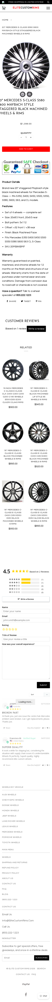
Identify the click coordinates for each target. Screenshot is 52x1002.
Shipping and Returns (14, 862)
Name (5, 607)
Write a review (36, 328)
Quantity (26, 133)
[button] (3, 630)
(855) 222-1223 (9, 899)
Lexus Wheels (10, 826)
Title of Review (9, 635)
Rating (5, 625)
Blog (5, 894)
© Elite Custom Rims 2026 (20, 969)
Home (5, 20)
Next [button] (45, 65)
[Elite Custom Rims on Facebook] (26, 995)
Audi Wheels (9, 795)
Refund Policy (10, 868)
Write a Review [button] (27, 599)
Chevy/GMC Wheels (13, 800)
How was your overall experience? (18, 644)
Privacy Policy (10, 873)
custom (26, 8)
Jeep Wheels (9, 816)
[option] (26, 65)
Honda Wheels (10, 810)
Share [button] (7, 728)
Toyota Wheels (11, 842)
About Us (7, 878)
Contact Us (9, 884)
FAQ (4, 889)
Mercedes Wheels (12, 832)
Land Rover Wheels (13, 821)
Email (4, 616)
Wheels (6, 857)
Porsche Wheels (11, 837)
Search (41, 969)
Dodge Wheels (10, 805)
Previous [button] (7, 65)
